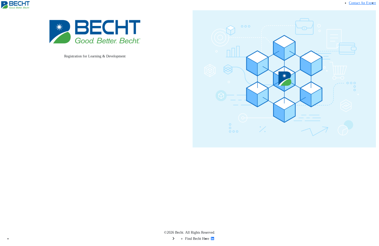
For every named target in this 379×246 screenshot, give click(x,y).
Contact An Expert (362, 3)
